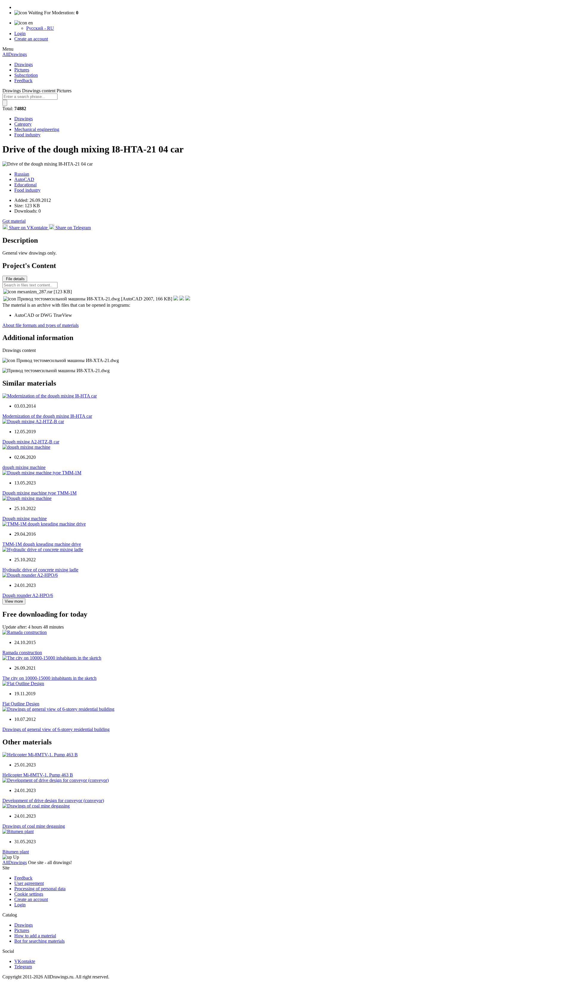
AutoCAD (24, 179)
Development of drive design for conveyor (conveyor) (53, 800)
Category (23, 124)
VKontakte (24, 961)
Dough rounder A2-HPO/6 (27, 595)
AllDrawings (14, 54)
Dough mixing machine (24, 518)
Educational (25, 184)
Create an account (31, 38)
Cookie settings (28, 894)
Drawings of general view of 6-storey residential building (56, 729)
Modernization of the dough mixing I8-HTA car (47, 416)
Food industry (27, 134)
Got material (14, 221)
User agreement (29, 883)
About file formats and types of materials (40, 325)
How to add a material (35, 935)
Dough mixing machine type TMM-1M (39, 492)
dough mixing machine (24, 467)
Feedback (23, 80)
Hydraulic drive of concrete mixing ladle (40, 569)
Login (20, 33)
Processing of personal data (40, 888)
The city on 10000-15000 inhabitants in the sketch (49, 678)
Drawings (23, 64)
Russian (21, 174)
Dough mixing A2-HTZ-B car (30, 441)
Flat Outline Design (20, 703)
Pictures (21, 69)
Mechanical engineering (36, 129)
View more (14, 601)
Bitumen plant (15, 851)
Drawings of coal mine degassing (33, 826)
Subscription (26, 75)
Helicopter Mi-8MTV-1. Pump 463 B (37, 774)
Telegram (23, 966)
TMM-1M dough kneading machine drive (41, 544)
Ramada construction (22, 652)
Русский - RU (40, 28)
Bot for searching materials (39, 941)
